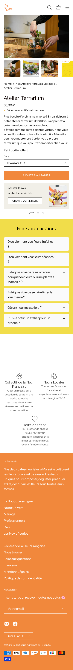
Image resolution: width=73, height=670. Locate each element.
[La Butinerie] (8, 7)
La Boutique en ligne (18, 501)
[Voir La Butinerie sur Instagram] (6, 624)
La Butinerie (19, 645)
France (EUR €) (16, 635)
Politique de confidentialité (23, 578)
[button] (49, 7)
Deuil (7, 527)
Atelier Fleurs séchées (21, 193)
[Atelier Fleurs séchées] (58, 196)
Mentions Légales (16, 572)
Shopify (46, 645)
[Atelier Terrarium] (12, 68)
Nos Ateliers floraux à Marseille (35, 83)
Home (8, 83)
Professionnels (14, 520)
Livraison (10, 565)
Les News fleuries (16, 533)
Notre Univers (13, 508)
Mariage (9, 514)
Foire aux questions (17, 559)
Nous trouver (13, 552)
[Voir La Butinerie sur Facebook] (15, 624)
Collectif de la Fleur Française (24, 546)
